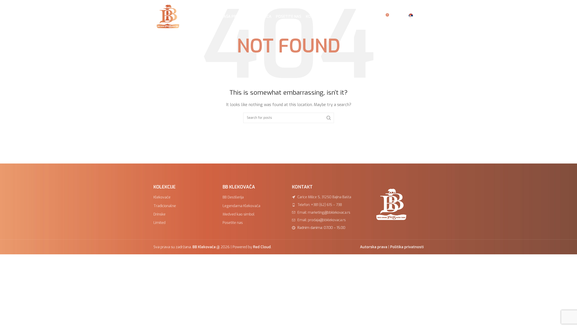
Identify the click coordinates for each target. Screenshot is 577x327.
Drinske (159, 214)
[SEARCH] (329, 118)
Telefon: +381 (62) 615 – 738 (319, 204)
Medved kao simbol (239, 214)
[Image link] (392, 204)
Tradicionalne (164, 205)
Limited (159, 222)
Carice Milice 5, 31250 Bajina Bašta (324, 197)
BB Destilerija (233, 197)
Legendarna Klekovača (241, 205)
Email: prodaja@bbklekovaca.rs (321, 220)
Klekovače (161, 197)
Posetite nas (233, 222)
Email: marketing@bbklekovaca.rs (323, 212)
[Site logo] (168, 16)
